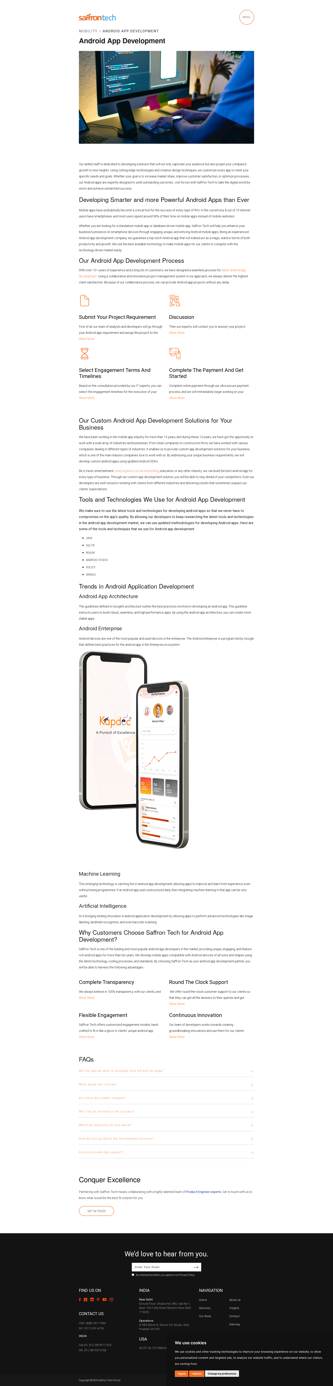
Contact (234, 1316)
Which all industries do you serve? (105, 1125)
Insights (234, 1308)
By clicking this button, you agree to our (165, 1275)
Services (204, 1308)
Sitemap (234, 1324)
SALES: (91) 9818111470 (95, 1345)
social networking (147, 471)
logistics (128, 471)
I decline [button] (197, 1373)
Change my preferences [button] (222, 1373)
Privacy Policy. (187, 1275)
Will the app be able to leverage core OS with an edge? (121, 1071)
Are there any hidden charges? (102, 1098)
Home (203, 1300)
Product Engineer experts (203, 1192)
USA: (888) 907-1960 (92, 1323)
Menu (247, 17)
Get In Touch (96, 1211)
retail (118, 471)
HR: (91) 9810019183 (92, 1350)
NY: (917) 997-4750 (91, 1328)
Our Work (205, 1316)
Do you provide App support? (101, 1152)
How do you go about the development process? (116, 1138)
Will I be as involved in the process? (107, 1111)
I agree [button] (182, 1373)
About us (235, 1300)
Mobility (88, 31)
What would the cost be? (98, 1084)
